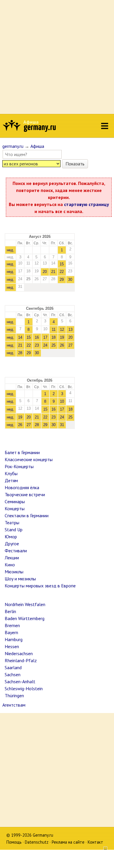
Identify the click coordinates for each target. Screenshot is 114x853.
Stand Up (14, 529)
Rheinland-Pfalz (21, 660)
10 (62, 401)
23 (37, 345)
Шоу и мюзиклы (20, 579)
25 (53, 345)
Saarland (13, 667)
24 (45, 345)
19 (62, 337)
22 (62, 271)
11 (54, 329)
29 (62, 279)
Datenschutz (37, 842)
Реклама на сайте (68, 842)
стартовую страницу (86, 204)
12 (62, 329)
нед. (10, 250)
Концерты (15, 508)
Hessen (12, 646)
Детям (11, 480)
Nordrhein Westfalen (25, 604)
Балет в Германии (22, 452)
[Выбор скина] (103, 849)
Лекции (12, 557)
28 (20, 353)
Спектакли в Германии (27, 515)
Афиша (31, 122)
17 (45, 337)
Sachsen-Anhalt (20, 681)
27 (70, 345)
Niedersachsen (19, 653)
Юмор (11, 536)
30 (70, 279)
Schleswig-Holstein (24, 688)
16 (37, 337)
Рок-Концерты (19, 466)
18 (53, 337)
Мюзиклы (14, 572)
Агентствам (13, 705)
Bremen (12, 625)
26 (62, 345)
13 (70, 329)
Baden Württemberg (24, 618)
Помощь (14, 842)
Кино (10, 564)
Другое (12, 543)
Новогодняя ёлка (22, 487)
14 (20, 337)
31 (62, 425)
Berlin (10, 611)
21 (53, 271)
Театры (12, 522)
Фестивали (16, 550)
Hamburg (14, 639)
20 (45, 271)
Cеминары (15, 501)
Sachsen (12, 674)
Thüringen (14, 695)
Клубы (11, 473)
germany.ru (12, 146)
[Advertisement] (57, 57)
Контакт (95, 842)
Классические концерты (29, 459)
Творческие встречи (25, 494)
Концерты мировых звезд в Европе (40, 586)
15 (62, 264)
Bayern (11, 632)
